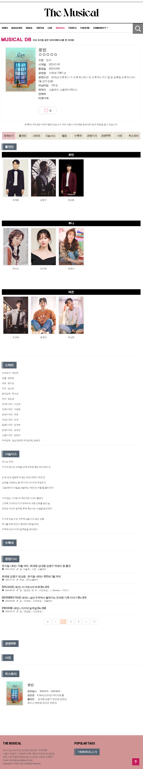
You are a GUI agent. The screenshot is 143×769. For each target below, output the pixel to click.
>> (94, 621)
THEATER (84, 28)
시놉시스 (50, 135)
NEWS (5, 28)
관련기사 (92, 135)
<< (48, 621)
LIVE (50, 28)
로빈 (30, 685)
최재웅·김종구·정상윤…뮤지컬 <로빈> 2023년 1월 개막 (31, 576)
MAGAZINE (16, 28)
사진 (119, 135)
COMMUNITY (99, 28)
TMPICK (40, 28)
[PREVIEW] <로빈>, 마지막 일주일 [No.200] (24, 608)
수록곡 (78, 135)
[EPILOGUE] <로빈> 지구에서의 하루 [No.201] (25, 587)
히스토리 (134, 135)
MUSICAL (60, 28)
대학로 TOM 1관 (57, 72)
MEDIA (29, 28)
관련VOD (106, 135)
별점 (64, 135)
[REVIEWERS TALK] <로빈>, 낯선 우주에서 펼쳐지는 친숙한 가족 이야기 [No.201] (44, 597)
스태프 (36, 135)
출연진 (22, 135)
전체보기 (9, 135)
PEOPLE (72, 28)
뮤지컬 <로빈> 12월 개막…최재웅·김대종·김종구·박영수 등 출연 (36, 565)
